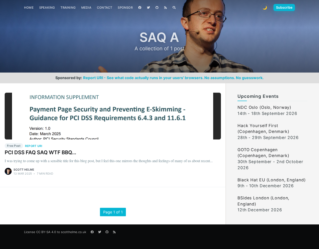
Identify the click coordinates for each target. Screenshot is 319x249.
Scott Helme (24, 169)
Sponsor (125, 7)
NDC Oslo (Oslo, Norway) (264, 107)
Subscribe (284, 7)
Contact (104, 7)
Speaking (47, 7)
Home (29, 7)
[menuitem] (28, 7)
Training (68, 7)
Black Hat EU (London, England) (271, 179)
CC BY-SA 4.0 (46, 232)
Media (86, 7)
